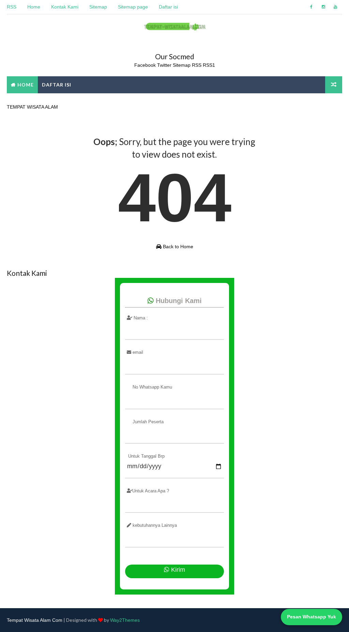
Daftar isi (168, 7)
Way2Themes (125, 620)
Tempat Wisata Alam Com (34, 620)
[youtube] (335, 7)
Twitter (165, 65)
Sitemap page (133, 7)
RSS (11, 7)
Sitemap (98, 7)
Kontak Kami (64, 7)
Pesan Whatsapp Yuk (311, 616)
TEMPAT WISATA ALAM (32, 107)
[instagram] (323, 7)
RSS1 (209, 65)
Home (33, 7)
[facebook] (311, 7)
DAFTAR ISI (56, 85)
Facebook (145, 65)
